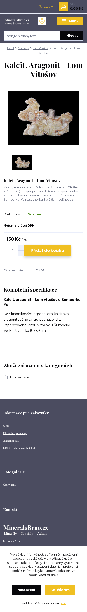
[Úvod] (17, 21)
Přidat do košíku (47, 250)
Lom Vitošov (40, 48)
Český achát (9, 484)
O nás (6, 425)
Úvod (10, 48)
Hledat (72, 35)
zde (63, 603)
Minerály (23, 48)
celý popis (66, 199)
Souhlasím (60, 590)
